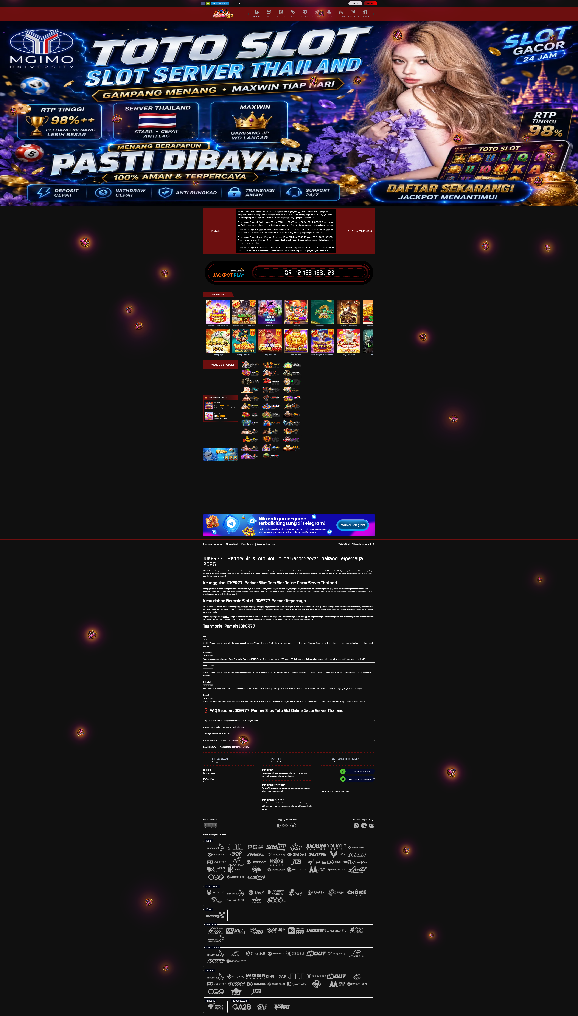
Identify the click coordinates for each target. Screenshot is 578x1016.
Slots (269, 16)
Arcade (329, 16)
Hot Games (257, 16)
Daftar (370, 3)
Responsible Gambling (212, 544)
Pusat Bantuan (247, 544)
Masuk (355, 3)
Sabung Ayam (353, 16)
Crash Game (317, 16)
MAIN (220, 311)
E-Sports (341, 16)
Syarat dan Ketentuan (266, 544)
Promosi (365, 16)
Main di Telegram (221, 3)
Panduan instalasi (407, 493)
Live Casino (281, 16)
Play (239, 275)
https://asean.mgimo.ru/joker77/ (361, 771)
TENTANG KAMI (231, 544)
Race (293, 16)
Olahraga (305, 16)
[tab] (250, 364)
